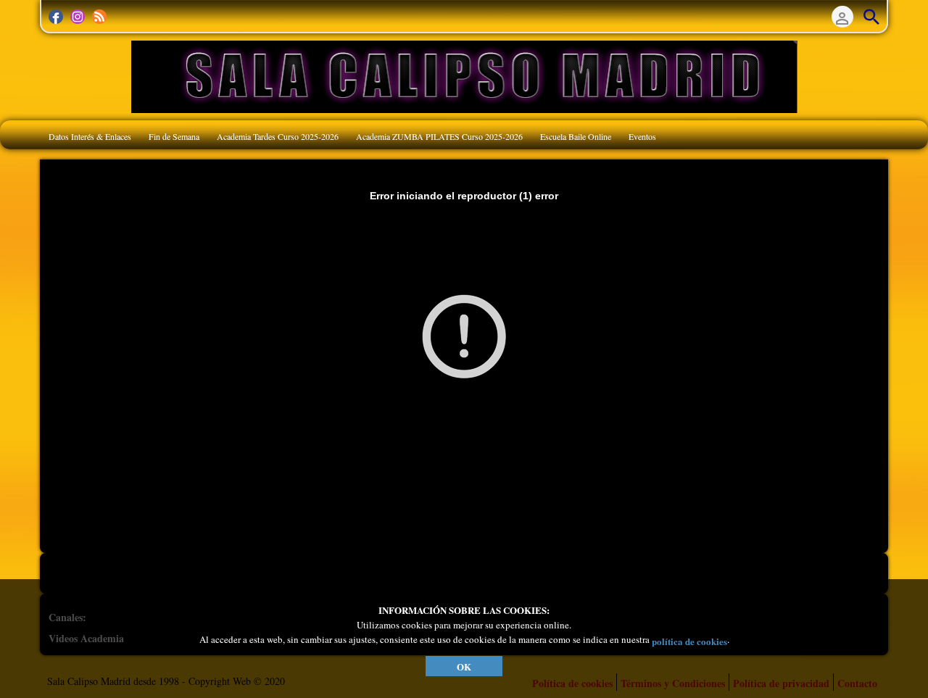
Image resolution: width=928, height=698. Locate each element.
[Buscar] (871, 17)
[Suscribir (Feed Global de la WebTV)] (99, 16)
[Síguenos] (56, 16)
